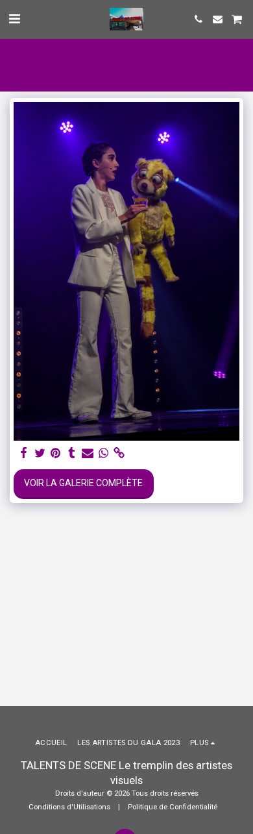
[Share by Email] (87, 453)
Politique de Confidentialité (172, 807)
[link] (119, 453)
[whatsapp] (104, 453)
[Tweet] (40, 453)
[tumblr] (72, 453)
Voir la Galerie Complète (83, 483)
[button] (14, 18)
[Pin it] (56, 453)
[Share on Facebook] (24, 453)
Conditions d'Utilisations (69, 807)
